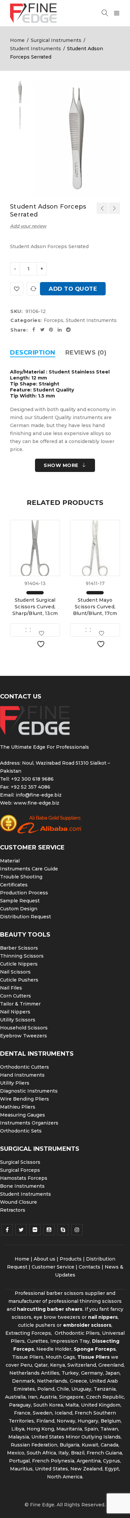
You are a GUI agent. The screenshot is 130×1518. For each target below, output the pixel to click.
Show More (61, 465)
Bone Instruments (22, 1186)
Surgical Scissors (20, 1162)
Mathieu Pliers (17, 1107)
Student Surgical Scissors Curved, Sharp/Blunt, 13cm (35, 606)
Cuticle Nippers (19, 964)
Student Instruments (35, 49)
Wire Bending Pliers (24, 1099)
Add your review (28, 225)
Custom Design (18, 909)
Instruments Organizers (29, 1123)
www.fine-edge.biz (36, 803)
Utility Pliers (14, 1083)
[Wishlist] (16, 288)
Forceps (53, 320)
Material (10, 861)
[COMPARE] (33, 288)
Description (32, 352)
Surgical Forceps (20, 1170)
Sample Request (20, 901)
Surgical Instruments (56, 40)
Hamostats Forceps (23, 1178)
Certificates (14, 885)
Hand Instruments (22, 1075)
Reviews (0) (86, 352)
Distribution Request (25, 917)
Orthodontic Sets (21, 1131)
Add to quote (73, 288)
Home (17, 40)
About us (44, 1259)
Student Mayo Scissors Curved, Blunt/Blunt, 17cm (95, 606)
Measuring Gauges (22, 1115)
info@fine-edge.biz (39, 795)
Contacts (89, 1267)
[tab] (32, 352)
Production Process (24, 893)
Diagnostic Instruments (29, 1091)
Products (71, 1259)
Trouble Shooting (21, 877)
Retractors (12, 1210)
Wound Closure (18, 1202)
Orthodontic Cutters (24, 1067)
